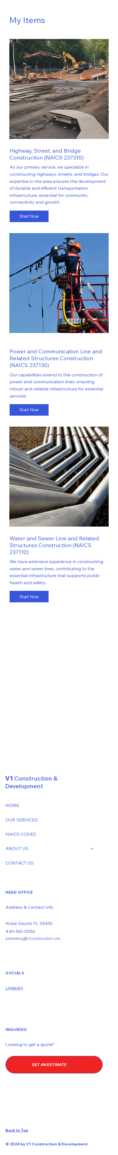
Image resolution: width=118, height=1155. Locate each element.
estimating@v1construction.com (32, 938)
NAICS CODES (20, 834)
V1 (31, 782)
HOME (12, 805)
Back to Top (16, 1130)
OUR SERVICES (21, 820)
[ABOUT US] (92, 848)
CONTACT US (19, 863)
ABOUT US (16, 848)
